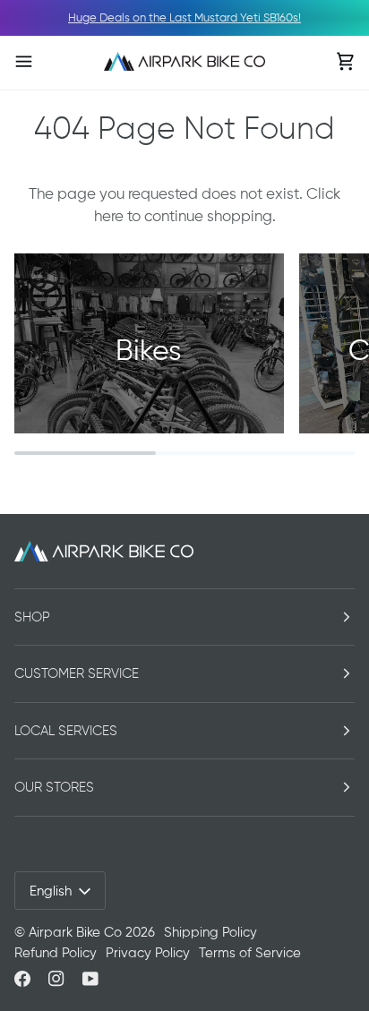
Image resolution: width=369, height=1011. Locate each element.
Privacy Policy (148, 953)
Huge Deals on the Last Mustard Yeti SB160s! (184, 17)
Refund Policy (55, 953)
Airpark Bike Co (75, 932)
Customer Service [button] (76, 673)
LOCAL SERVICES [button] (65, 731)
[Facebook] (22, 979)
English (51, 891)
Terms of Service (250, 953)
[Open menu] (41, 62)
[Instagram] (56, 979)
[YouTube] (90, 979)
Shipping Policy (210, 932)
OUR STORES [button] (54, 787)
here (109, 216)
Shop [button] (32, 617)
